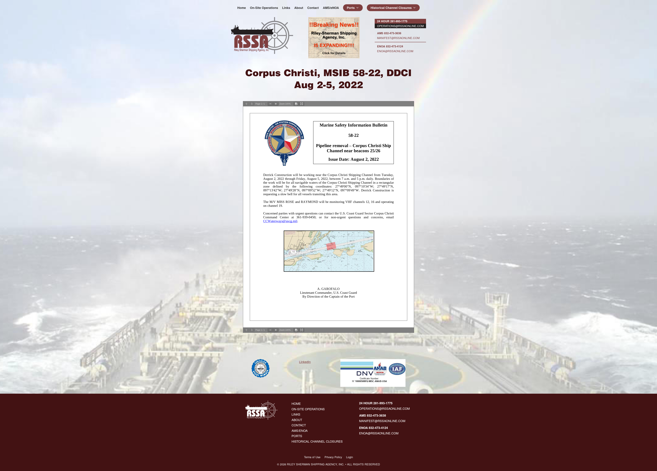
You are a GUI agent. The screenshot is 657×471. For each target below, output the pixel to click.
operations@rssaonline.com (400, 26)
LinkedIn (305, 361)
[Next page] (251, 104)
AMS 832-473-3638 (389, 33)
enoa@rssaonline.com (395, 51)
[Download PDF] (296, 104)
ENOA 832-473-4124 (390, 46)
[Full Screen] (301, 104)
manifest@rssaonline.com (398, 38)
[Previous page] (246, 104)
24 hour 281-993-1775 (392, 21)
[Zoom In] (275, 104)
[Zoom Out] (270, 104)
